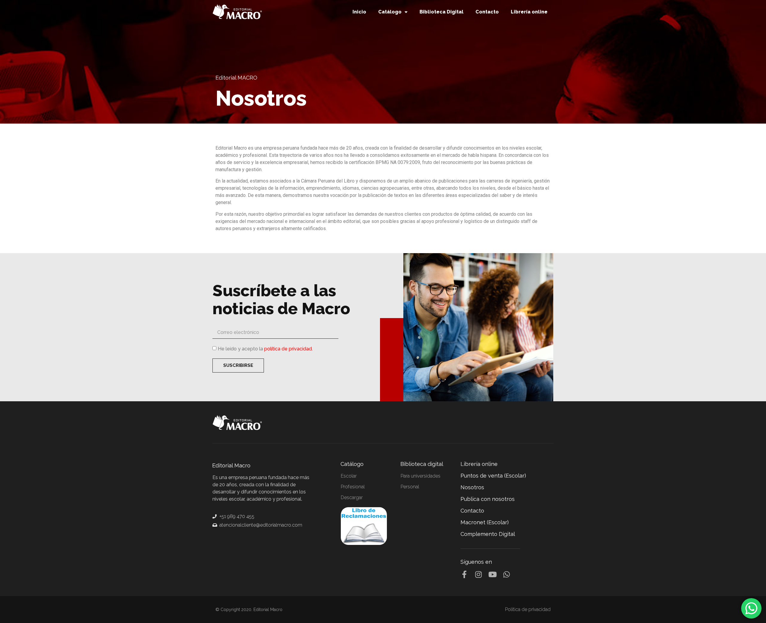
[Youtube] (492, 574)
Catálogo (390, 12)
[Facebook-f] (464, 574)
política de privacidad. (288, 349)
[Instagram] (478, 574)
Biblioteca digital (421, 464)
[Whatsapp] (506, 574)
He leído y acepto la (265, 349)
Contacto (487, 12)
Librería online (529, 12)
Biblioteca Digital (441, 12)
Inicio (359, 12)
